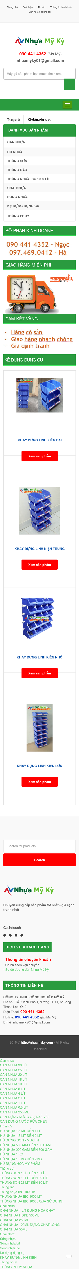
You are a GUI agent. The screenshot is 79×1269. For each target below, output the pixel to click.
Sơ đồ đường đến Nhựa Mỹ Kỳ (27, 969)
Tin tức (41, 7)
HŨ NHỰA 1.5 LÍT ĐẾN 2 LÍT (21, 1135)
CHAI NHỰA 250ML (14, 1219)
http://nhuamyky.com (37, 1042)
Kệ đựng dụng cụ (39, 119)
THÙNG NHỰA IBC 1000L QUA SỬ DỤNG (31, 1201)
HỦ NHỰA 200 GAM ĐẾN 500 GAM (26, 1149)
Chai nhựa (16, 187)
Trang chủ (12, 7)
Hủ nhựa (15, 151)
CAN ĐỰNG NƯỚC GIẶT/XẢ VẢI (24, 1116)
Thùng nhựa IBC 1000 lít (28, 178)
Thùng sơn (17, 160)
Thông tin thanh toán (61, 7)
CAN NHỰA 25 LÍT (13, 1069)
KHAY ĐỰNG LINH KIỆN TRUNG (39, 548)
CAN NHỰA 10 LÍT (13, 1083)
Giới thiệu (28, 7)
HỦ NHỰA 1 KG (11, 1154)
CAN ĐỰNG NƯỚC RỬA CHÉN (23, 1121)
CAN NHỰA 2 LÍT (12, 1097)
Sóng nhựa (17, 196)
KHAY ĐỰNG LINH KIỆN (18, 1257)
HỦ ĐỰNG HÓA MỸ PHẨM (20, 1163)
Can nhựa (16, 142)
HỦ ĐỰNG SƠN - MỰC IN (19, 1140)
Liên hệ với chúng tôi (39, 11)
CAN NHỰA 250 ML (14, 1112)
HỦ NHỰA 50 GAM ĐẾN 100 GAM (25, 1145)
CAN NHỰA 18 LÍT (13, 1079)
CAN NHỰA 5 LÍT (12, 1088)
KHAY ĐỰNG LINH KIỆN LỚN (39, 765)
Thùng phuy (18, 215)
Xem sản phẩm (39, 456)
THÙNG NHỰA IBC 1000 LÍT (21, 1196)
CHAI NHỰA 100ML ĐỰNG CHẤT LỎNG (30, 1224)
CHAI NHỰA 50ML (13, 1229)
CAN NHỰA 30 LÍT (13, 1065)
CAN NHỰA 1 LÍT (12, 1102)
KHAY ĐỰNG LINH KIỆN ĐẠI (40, 440)
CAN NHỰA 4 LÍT (12, 1093)
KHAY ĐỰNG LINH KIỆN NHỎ (40, 657)
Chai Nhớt (7, 1234)
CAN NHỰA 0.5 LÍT (14, 1107)
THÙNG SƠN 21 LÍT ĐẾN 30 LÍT (24, 1182)
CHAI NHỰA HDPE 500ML (19, 1215)
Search (39, 859)
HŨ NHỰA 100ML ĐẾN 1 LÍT (21, 1130)
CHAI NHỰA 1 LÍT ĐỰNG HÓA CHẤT (27, 1210)
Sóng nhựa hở (10, 1248)
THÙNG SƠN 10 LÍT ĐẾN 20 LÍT (24, 1177)
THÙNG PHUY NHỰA (16, 1266)
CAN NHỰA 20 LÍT (13, 1074)
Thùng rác (17, 169)
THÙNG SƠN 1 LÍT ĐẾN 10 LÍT (23, 1173)
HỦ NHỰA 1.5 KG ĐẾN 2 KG (21, 1159)
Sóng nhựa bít (10, 1243)
